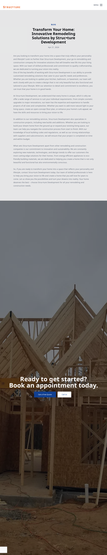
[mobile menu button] (101, 4)
